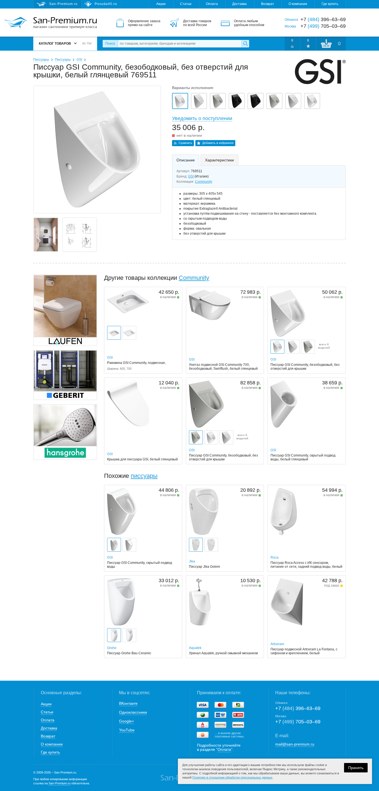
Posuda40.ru (106, 4)
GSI (79, 60)
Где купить (330, 4)
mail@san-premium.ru (294, 744)
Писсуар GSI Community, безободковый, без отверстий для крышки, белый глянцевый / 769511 (180, 101)
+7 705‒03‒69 (297, 721)
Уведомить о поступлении (202, 118)
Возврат (267, 4)
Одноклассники (133, 712)
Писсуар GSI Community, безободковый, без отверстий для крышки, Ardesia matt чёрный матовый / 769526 (237, 101)
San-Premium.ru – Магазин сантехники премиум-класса (65, 23)
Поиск (110, 43)
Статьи (185, 4)
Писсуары (41, 60)
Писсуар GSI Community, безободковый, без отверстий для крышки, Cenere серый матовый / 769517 (218, 101)
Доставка (239, 4)
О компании (298, 4)
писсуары (144, 475)
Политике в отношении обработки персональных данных (232, 777)
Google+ (126, 721)
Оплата (212, 4)
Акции (161, 4)
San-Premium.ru (59, 783)
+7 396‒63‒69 (297, 708)
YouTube (127, 730)
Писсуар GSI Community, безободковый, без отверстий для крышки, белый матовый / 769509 (199, 101)
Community (203, 182)
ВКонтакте (128, 703)
